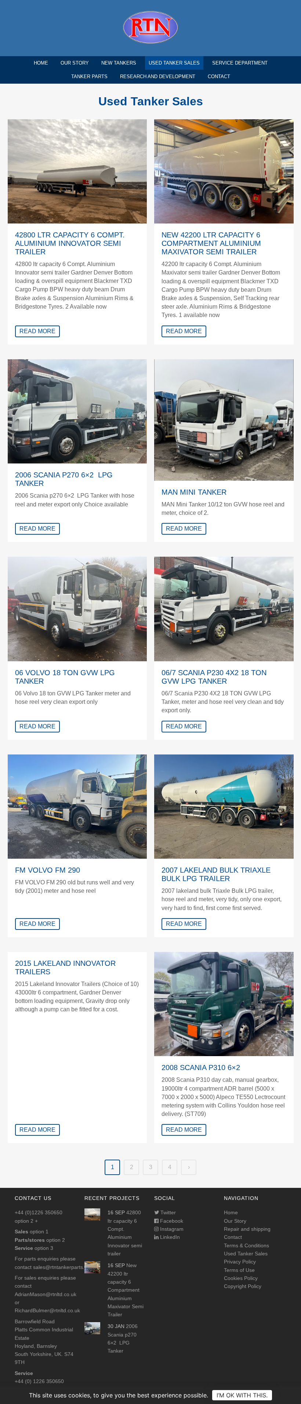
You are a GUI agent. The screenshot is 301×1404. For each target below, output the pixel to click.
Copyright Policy (242, 1286)
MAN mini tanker (194, 492)
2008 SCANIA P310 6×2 (201, 1067)
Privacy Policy (240, 1262)
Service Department (240, 63)
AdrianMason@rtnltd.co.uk (45, 1294)
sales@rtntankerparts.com (63, 1267)
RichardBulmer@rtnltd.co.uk (47, 1310)
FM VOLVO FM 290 (47, 870)
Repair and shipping (247, 1229)
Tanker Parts (89, 76)
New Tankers (118, 63)
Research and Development (157, 76)
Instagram (171, 1229)
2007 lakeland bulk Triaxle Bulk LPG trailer (216, 874)
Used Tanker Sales (174, 63)
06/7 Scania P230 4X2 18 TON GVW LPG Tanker (214, 677)
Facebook (171, 1221)
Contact (219, 76)
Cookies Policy (241, 1278)
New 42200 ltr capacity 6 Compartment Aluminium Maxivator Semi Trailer (211, 243)
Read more (37, 331)
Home (41, 63)
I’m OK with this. (242, 1395)
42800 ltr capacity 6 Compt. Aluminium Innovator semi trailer (70, 243)
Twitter (167, 1212)
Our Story (75, 63)
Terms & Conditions (246, 1245)
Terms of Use (239, 1270)
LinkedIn (169, 1237)
